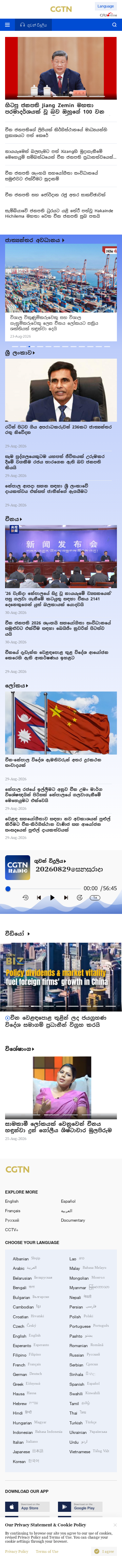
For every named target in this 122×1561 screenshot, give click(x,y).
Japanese (28, 1451)
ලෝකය (15, 685)
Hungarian (29, 1422)
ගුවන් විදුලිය (48, 861)
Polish (81, 1316)
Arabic (25, 1268)
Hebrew (25, 1403)
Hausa (24, 1393)
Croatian (28, 1316)
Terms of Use (47, 1551)
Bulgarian (31, 1297)
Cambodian (27, 1306)
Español (68, 1201)
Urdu (78, 1442)
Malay (87, 1268)
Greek (26, 1384)
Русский (12, 1220)
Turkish (82, 1422)
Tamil (79, 1403)
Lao (76, 1258)
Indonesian (37, 1432)
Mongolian (86, 1278)
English (12, 1201)
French (27, 1364)
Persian (82, 1306)
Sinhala (82, 1374)
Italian (25, 1442)
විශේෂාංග (18, 1049)
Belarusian (32, 1278)
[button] (25, 96)
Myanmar (89, 1287)
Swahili (84, 1393)
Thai (77, 1412)
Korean (26, 1461)
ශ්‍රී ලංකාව (18, 352)
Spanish (84, 1384)
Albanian (26, 1258)
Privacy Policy (16, 1551)
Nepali (80, 1297)
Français (12, 1210)
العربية (66, 1210)
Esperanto (31, 1345)
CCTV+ (11, 1229)
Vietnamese (89, 1451)
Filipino (27, 1355)
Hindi (22, 1412)
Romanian (86, 1345)
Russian (84, 1355)
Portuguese (88, 1326)
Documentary (73, 1220)
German (27, 1374)
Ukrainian (88, 1432)
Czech (24, 1326)
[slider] (8, 889)
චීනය (12, 519)
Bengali (24, 1287)
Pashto (80, 1336)
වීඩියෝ (16, 934)
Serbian (83, 1364)
